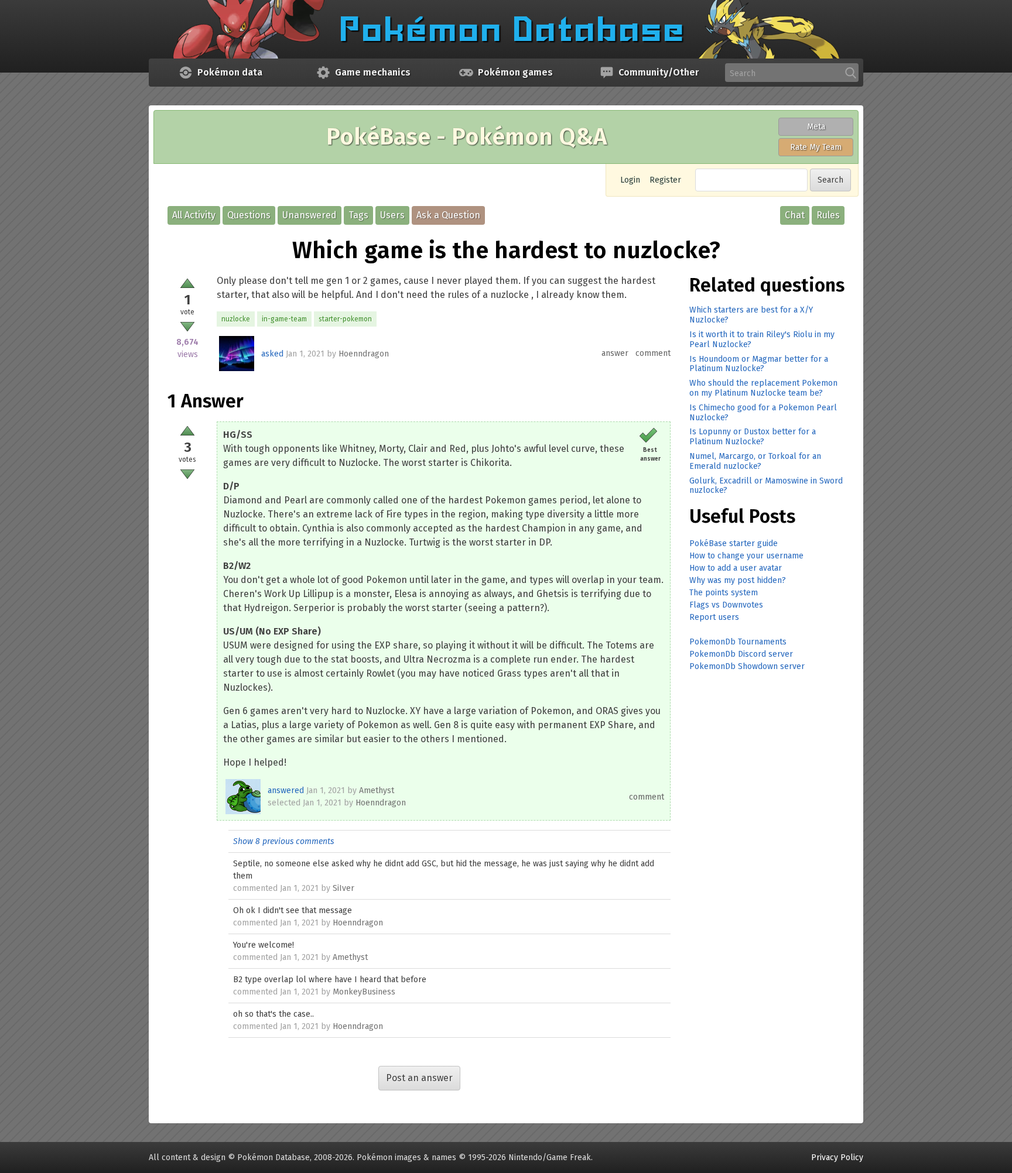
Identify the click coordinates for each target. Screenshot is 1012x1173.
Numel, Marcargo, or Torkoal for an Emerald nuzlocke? (755, 461)
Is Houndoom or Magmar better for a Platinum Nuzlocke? (758, 364)
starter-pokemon (345, 319)
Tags (358, 215)
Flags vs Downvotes (726, 605)
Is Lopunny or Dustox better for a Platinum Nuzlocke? (752, 437)
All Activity (194, 215)
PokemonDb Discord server (741, 654)
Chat (795, 215)
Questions (249, 215)
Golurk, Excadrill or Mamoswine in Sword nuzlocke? (766, 486)
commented (255, 888)
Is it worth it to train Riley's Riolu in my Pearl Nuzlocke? (762, 339)
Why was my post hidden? (737, 580)
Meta (816, 127)
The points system (723, 593)
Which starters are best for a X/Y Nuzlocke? (751, 315)
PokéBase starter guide (733, 543)
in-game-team (284, 319)
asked (272, 354)
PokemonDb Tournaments (738, 642)
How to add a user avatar (735, 568)
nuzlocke (235, 319)
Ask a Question (448, 215)
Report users (714, 617)
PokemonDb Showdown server (747, 666)
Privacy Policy (837, 1157)
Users (392, 215)
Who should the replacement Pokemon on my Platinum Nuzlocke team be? (763, 388)
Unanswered (309, 215)
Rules (828, 215)
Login (630, 180)
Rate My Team (816, 147)
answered (286, 790)
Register (665, 180)
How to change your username (746, 556)
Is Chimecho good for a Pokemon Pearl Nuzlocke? (763, 413)
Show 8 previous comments (283, 841)
